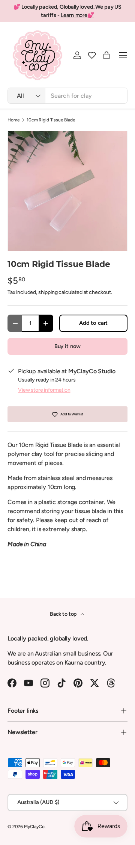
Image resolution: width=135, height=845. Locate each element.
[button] (92, 55)
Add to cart (93, 323)
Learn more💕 (77, 15)
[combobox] (67, 95)
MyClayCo (34, 826)
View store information (44, 390)
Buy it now (67, 346)
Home (14, 120)
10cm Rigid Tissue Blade (51, 120)
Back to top (64, 614)
